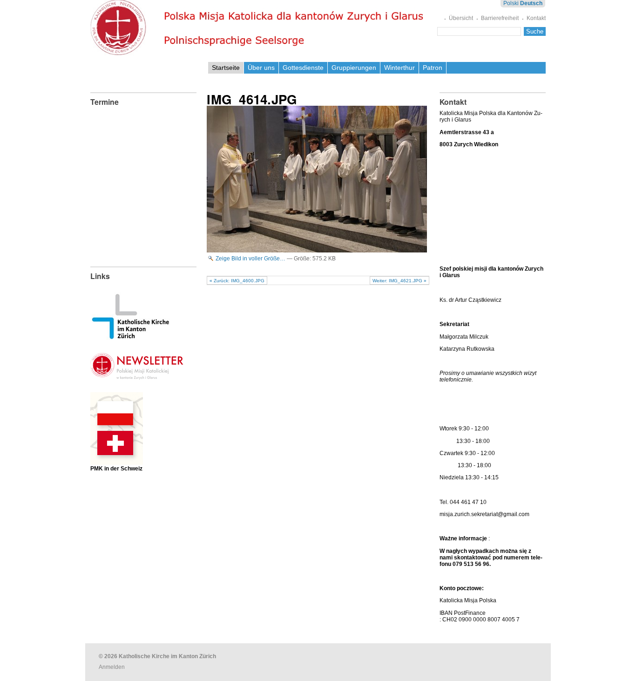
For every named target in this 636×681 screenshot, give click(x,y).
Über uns (261, 67)
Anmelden (112, 667)
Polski (511, 3)
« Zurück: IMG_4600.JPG (237, 280)
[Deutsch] (259, 27)
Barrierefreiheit (500, 18)
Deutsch (531, 3)
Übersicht (461, 18)
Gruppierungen (354, 67)
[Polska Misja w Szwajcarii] (116, 457)
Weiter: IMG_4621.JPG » (399, 280)
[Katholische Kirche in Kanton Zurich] (130, 336)
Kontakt (536, 18)
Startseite (226, 67)
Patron (432, 67)
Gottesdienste (303, 67)
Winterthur (399, 67)
